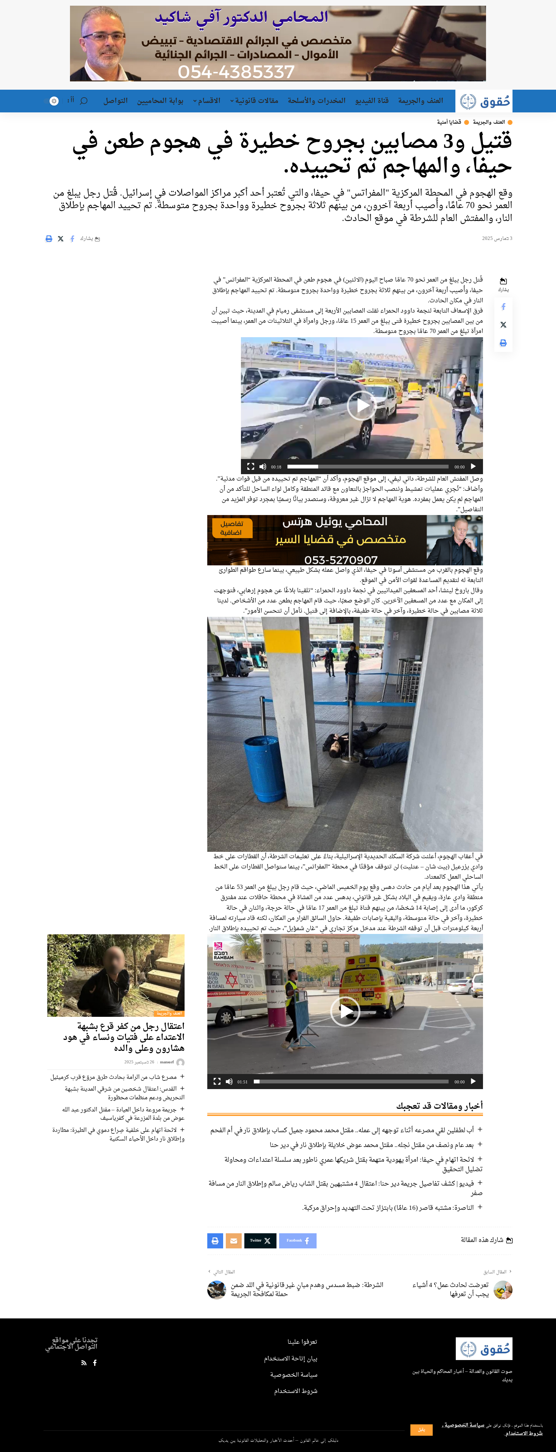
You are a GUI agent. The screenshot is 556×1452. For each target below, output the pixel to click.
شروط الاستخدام (524, 1433)
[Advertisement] (111, 307)
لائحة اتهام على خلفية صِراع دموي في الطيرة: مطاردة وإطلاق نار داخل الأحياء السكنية (118, 1135)
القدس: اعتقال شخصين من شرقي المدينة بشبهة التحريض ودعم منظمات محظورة (125, 1093)
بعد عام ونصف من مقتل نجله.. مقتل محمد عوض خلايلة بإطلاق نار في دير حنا (372, 1145)
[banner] (345, 541)
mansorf (167, 1062)
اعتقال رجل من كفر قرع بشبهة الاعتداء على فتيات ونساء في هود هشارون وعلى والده (124, 1037)
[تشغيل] (473, 466)
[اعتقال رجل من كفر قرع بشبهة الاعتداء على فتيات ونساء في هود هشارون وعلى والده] (116, 975)
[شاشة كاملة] (251, 466)
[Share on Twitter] (60, 239)
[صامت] (263, 466)
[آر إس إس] (84, 1364)
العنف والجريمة (489, 122)
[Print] (48, 239)
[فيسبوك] (95, 1364)
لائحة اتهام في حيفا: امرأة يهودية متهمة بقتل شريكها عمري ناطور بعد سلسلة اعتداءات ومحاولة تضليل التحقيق (353, 1165)
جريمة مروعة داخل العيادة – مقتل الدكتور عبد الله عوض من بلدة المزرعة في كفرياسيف (123, 1114)
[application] (362, 405)
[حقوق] (484, 101)
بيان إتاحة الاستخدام (290, 1359)
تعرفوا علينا (302, 1342)
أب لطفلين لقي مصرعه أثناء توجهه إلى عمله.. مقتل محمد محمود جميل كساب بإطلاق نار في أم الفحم (342, 1130)
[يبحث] (83, 101)
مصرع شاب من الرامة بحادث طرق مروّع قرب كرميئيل (113, 1077)
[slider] (368, 466)
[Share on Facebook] (72, 239)
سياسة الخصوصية (464, 1425)
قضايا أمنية (449, 122)
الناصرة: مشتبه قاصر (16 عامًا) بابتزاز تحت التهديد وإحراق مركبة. (388, 1208)
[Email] (234, 1240)
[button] (362, 406)
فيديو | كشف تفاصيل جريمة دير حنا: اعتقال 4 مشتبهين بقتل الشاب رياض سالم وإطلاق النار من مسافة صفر (345, 1189)
